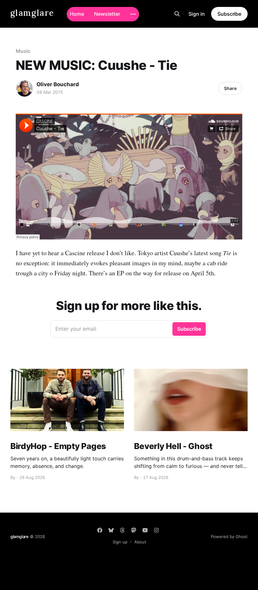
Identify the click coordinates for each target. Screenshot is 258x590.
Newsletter (107, 14)
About (140, 541)
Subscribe (229, 14)
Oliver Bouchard (57, 84)
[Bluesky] (111, 530)
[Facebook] (99, 530)
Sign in (196, 14)
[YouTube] (145, 530)
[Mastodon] (133, 530)
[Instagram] (156, 530)
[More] (133, 14)
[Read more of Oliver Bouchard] (24, 88)
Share (230, 88)
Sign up (120, 541)
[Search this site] (177, 14)
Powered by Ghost (229, 536)
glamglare (32, 13)
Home (77, 14)
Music (23, 51)
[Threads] (122, 530)
